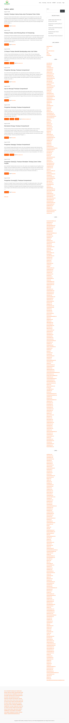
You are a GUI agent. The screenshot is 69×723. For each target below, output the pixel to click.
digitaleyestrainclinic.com (51, 194)
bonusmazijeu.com (50, 402)
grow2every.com (49, 598)
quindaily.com (49, 660)
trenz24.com (49, 122)
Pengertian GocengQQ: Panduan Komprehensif (17, 180)
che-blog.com (49, 248)
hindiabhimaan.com (50, 205)
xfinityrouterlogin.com (50, 199)
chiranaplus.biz (49, 175)
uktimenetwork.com (50, 455)
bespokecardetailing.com (51, 531)
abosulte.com (49, 661)
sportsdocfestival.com (50, 443)
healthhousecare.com (50, 599)
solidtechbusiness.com (50, 369)
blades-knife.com (49, 328)
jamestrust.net (49, 120)
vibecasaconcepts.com (50, 355)
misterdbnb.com (49, 390)
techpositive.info (49, 310)
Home (40, 2)
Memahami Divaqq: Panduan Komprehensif (16, 126)
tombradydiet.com (50, 508)
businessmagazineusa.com (51, 360)
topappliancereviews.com (51, 202)
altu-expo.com (49, 540)
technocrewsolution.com (51, 96)
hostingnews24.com (50, 605)
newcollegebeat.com (50, 484)
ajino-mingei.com (49, 502)
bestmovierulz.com (50, 490)
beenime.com (49, 384)
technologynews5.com (50, 636)
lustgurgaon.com (49, 258)
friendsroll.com (49, 519)
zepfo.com (48, 634)
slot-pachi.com (49, 275)
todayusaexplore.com (50, 458)
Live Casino (59, 2)
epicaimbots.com (49, 584)
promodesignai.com (50, 657)
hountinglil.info (49, 254)
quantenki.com (49, 358)
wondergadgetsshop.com (51, 522)
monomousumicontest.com (51, 340)
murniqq (10, 707)
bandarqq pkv (13, 690)
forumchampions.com (50, 73)
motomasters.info (50, 352)
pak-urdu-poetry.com (50, 313)
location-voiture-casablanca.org (52, 375)
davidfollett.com (49, 483)
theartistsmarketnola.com (51, 173)
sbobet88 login (15, 693)
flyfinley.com (49, 251)
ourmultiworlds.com (50, 67)
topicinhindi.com (49, 223)
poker (48, 52)
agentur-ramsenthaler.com (51, 346)
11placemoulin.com (50, 263)
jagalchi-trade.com (50, 492)
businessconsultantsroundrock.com (53, 672)
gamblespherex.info (50, 345)
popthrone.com (49, 243)
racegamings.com (50, 434)
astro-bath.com (49, 537)
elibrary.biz (48, 534)
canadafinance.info (50, 166)
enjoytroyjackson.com (50, 583)
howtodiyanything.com (50, 608)
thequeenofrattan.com (50, 325)
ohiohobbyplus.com (50, 499)
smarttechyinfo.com (50, 269)
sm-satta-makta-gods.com (51, 643)
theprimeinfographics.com (51, 381)
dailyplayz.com (49, 413)
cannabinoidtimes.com (50, 281)
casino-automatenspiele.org (51, 116)
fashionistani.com (50, 589)
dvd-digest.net (49, 172)
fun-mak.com (49, 387)
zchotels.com (49, 633)
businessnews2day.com (51, 364)
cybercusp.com (49, 675)
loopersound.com (50, 493)
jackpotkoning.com (50, 420)
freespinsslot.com (50, 276)
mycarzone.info (49, 354)
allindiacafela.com (50, 187)
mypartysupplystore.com (51, 475)
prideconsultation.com (50, 252)
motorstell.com (49, 91)
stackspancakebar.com (50, 176)
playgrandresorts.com (50, 440)
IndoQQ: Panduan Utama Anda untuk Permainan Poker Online (22, 14)
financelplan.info (49, 234)
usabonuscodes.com (50, 642)
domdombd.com (49, 411)
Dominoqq (44, 2)
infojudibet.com (49, 237)
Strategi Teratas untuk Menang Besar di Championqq (19, 33)
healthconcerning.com (50, 284)
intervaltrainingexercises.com (51, 393)
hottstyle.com (49, 607)
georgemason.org (50, 222)
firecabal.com (49, 592)
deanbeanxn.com (50, 240)
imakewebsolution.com (50, 246)
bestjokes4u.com (49, 257)
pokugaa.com (49, 437)
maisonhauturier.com (50, 616)
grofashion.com (49, 429)
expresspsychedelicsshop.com (52, 587)
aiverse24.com (49, 663)
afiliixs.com (48, 561)
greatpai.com (49, 554)
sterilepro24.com (49, 367)
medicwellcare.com (50, 361)
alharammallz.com (50, 563)
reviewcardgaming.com (50, 370)
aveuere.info (49, 279)
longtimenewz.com (50, 423)
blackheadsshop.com (50, 373)
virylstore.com (49, 90)
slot (22, 63)
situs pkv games (18, 692)
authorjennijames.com (50, 542)
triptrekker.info (49, 349)
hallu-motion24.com (50, 182)
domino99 (9, 690)
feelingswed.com (49, 590)
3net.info (48, 525)
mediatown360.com (50, 193)
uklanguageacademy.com (51, 225)
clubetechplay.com (50, 410)
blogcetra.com (49, 314)
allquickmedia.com (50, 134)
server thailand (12, 710)
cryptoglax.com (49, 498)
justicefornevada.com (50, 301)
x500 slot (14, 704)
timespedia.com (49, 128)
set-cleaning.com (49, 655)
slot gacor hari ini (9, 693)
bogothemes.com (50, 501)
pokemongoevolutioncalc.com (52, 431)
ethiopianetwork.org (50, 298)
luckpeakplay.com (50, 426)
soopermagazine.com (50, 646)
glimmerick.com (49, 481)
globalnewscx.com (50, 319)
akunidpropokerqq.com (50, 530)
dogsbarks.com (49, 580)
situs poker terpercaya (50, 50)
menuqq (7, 707)
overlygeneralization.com (51, 296)
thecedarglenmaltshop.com (51, 220)
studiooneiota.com (50, 331)
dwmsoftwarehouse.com (51, 581)
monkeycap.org (49, 102)
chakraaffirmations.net (50, 255)
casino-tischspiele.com (50, 117)
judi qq (19, 693)
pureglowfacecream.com (51, 137)
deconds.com (49, 678)
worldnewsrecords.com (50, 366)
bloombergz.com (49, 111)
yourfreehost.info (49, 504)
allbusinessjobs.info (50, 228)
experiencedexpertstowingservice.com (53, 372)
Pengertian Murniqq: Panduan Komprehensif (16, 70)
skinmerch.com (49, 487)
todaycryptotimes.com (50, 640)
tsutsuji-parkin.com (50, 545)
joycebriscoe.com (50, 472)
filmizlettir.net (49, 66)
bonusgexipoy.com (50, 407)
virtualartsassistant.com (51, 379)
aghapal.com (49, 539)
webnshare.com (49, 295)
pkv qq (5, 690)
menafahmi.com (49, 619)
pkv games (14, 25)
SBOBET (54, 2)
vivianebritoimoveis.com (51, 99)
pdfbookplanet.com (50, 322)
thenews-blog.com (50, 639)
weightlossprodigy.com (50, 267)
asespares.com (49, 566)
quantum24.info (49, 357)
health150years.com (50, 93)
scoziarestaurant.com (50, 652)
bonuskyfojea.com (50, 404)
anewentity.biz (49, 141)
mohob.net (48, 266)
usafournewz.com (50, 461)
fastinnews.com (49, 416)
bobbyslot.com (49, 261)
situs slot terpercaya (18, 695)
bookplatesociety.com (50, 513)
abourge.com (49, 560)
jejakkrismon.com (50, 129)
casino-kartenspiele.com (51, 114)
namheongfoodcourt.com (51, 178)
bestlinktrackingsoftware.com (51, 399)
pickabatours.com (50, 231)
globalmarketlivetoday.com (51, 595)
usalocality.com (49, 460)
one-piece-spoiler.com (50, 329)
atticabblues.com (49, 569)
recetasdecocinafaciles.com (51, 551)
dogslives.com (49, 320)
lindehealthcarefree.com (51, 226)
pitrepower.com (49, 191)
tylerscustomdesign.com (51, 85)
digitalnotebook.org (50, 270)
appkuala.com (49, 143)
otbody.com (49, 119)
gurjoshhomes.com (50, 507)
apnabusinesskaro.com (50, 211)
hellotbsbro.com (49, 304)
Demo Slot (49, 2)
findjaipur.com (49, 478)
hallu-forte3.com (49, 181)
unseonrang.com (49, 311)
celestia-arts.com (49, 72)
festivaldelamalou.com (50, 76)
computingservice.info (50, 307)
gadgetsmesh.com (50, 299)
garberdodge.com (50, 79)
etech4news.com (49, 586)
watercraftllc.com (49, 558)
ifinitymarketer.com (50, 419)
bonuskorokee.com (50, 405)
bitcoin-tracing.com (50, 669)
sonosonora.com (49, 516)
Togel (63, 2)
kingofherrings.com (50, 138)
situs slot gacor (15, 698)
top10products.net (50, 229)
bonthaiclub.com (49, 510)
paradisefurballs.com (50, 278)
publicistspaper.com (50, 658)
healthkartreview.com (50, 601)
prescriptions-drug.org (50, 94)
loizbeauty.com (49, 125)
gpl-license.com (49, 596)
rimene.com (49, 169)
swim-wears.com (49, 81)
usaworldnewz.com (50, 457)
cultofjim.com (49, 480)
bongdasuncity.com (50, 273)
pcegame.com (49, 628)
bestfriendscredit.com (50, 533)
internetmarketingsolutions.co (52, 316)
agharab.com (49, 546)
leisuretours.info (49, 302)
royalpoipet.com (49, 396)
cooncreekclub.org (50, 69)
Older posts (6, 196)
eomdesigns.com (49, 348)
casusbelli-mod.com (50, 511)
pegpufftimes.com (50, 70)
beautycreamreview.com (51, 572)
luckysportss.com (49, 425)
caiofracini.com (49, 308)
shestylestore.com (50, 445)
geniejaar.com (49, 260)
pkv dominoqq (49, 55)
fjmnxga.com (49, 155)
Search (48, 8)
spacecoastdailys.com (50, 648)
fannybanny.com (49, 417)
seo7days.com (49, 144)
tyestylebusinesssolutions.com (52, 395)
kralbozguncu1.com (50, 613)
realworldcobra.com (50, 334)
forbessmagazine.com (50, 593)
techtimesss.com (49, 88)
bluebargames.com (50, 75)
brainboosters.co (49, 469)
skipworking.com (49, 123)
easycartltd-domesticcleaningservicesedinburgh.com (55, 680)
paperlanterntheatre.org (51, 555)
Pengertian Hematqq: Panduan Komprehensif (17, 107)
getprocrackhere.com (50, 414)
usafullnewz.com (49, 454)
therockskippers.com (50, 184)
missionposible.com (50, 196)
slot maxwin (6, 696)
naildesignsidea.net (50, 552)
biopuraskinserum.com (50, 163)
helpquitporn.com (50, 602)
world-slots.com (49, 245)
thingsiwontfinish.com (50, 446)
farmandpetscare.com (50, 305)
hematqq (14, 707)
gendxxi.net (49, 351)
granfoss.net (49, 185)
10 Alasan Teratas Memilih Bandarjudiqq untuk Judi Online (20, 51)
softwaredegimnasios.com (51, 645)
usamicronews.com (50, 428)
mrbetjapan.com (49, 140)
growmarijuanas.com (50, 293)
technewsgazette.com (50, 135)
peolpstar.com (49, 84)
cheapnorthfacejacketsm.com (52, 505)
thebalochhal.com (50, 463)
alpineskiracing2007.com (51, 188)
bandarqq (48, 53)
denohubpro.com (49, 326)
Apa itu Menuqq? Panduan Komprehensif (16, 88)
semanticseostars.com (50, 290)
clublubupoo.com (49, 401)
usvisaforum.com (49, 489)
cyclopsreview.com (50, 575)
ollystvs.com (49, 317)
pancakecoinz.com (50, 249)
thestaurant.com (49, 398)
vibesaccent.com (49, 466)
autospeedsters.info (50, 337)
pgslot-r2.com (49, 630)
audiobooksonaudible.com (51, 666)
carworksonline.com (50, 87)
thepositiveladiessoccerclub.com (52, 549)
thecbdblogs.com (49, 208)
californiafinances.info (50, 164)
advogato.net (49, 108)
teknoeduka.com (49, 637)
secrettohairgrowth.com (51, 149)
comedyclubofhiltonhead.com (52, 378)
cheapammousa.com (50, 548)
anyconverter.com (50, 126)
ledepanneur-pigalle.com (51, 170)
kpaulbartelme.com (50, 376)
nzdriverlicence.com (50, 625)
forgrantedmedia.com (50, 82)
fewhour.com (49, 287)
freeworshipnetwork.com (51, 557)
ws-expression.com (50, 631)
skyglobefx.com (49, 343)
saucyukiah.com (49, 63)
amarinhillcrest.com (50, 105)
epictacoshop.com (50, 161)
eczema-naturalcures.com (51, 536)
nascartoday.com (49, 622)
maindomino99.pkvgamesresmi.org (14, 713)
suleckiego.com (49, 213)
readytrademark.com (50, 649)
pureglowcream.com (50, 146)
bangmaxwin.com (50, 158)
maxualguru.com (49, 272)
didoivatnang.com (50, 578)
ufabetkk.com (49, 132)
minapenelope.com (50, 495)
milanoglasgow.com (50, 179)
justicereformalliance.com (51, 496)
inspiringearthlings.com (50, 610)
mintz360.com (49, 264)
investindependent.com (50, 611)
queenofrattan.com (50, 323)
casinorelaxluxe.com (50, 408)
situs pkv (5, 692)
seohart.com (49, 654)
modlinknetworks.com (50, 422)
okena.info (48, 528)
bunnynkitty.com (49, 152)
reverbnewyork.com (50, 486)
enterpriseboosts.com (50, 113)
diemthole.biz (49, 131)
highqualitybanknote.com (51, 604)
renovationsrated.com (50, 651)
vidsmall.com (49, 363)
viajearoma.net (49, 543)
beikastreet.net (49, 64)
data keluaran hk (49, 46)
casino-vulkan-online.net (51, 190)
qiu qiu (48, 47)
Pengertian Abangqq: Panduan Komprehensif (17, 144)
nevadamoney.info (50, 167)
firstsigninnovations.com (51, 78)
